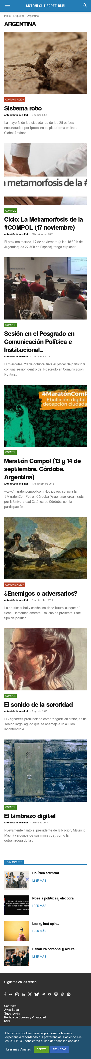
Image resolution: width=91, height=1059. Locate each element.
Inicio (7, 15)
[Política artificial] (16, 880)
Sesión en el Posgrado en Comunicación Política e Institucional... (39, 341)
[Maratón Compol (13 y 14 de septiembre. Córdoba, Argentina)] (45, 416)
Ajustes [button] (25, 1049)
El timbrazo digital (29, 816)
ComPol (10, 210)
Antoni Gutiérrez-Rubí (16, 115)
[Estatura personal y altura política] (16, 956)
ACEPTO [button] (42, 1049)
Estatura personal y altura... (54, 949)
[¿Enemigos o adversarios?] (45, 548)
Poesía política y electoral (53, 898)
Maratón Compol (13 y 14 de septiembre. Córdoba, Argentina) (42, 469)
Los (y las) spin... (45, 923)
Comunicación (14, 99)
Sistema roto (23, 108)
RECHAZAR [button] (60, 1049)
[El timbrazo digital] (45, 770)
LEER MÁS (39, 880)
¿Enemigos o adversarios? (40, 593)
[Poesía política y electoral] (16, 905)
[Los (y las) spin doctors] (16, 931)
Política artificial (45, 873)
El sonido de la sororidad (38, 704)
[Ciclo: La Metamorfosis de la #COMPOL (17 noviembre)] (45, 174)
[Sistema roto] (45, 63)
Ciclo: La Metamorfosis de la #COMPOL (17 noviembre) (43, 223)
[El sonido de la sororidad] (45, 659)
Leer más (12, 1049)
